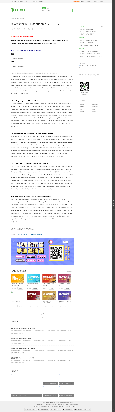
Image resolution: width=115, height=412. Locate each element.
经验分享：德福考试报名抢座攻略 (88, 34)
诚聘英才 (53, 402)
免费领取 (20, 288)
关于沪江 (43, 402)
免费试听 (67, 288)
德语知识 (94, 111)
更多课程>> (70, 271)
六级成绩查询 (95, 106)
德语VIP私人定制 (16, 301)
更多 (102, 26)
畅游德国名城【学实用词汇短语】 (33, 284)
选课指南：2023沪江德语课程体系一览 (89, 51)
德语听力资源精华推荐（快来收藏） (89, 31)
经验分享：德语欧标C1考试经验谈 (88, 40)
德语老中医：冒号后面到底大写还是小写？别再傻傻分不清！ (91, 56)
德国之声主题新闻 (31, 234)
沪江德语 (12, 18)
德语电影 (82, 106)
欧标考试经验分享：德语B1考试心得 (89, 45)
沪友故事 (67, 402)
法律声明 (57, 402)
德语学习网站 (21, 234)
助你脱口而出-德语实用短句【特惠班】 (17, 284)
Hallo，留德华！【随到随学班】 (48, 284)
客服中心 (48, 402)
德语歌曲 (39, 234)
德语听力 (22, 18)
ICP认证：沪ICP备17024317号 (54, 406)
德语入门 (82, 109)
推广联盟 (71, 402)
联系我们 (62, 402)
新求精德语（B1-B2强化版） (64, 284)
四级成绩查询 (95, 104)
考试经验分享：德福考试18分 (87, 42)
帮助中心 (35, 1)
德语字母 (94, 109)
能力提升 (17, 18)
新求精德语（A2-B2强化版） (64, 302)
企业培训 (41, 1)
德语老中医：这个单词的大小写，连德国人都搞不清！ (91, 53)
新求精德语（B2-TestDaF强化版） (47, 302)
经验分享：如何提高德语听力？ (87, 29)
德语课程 (82, 104)
